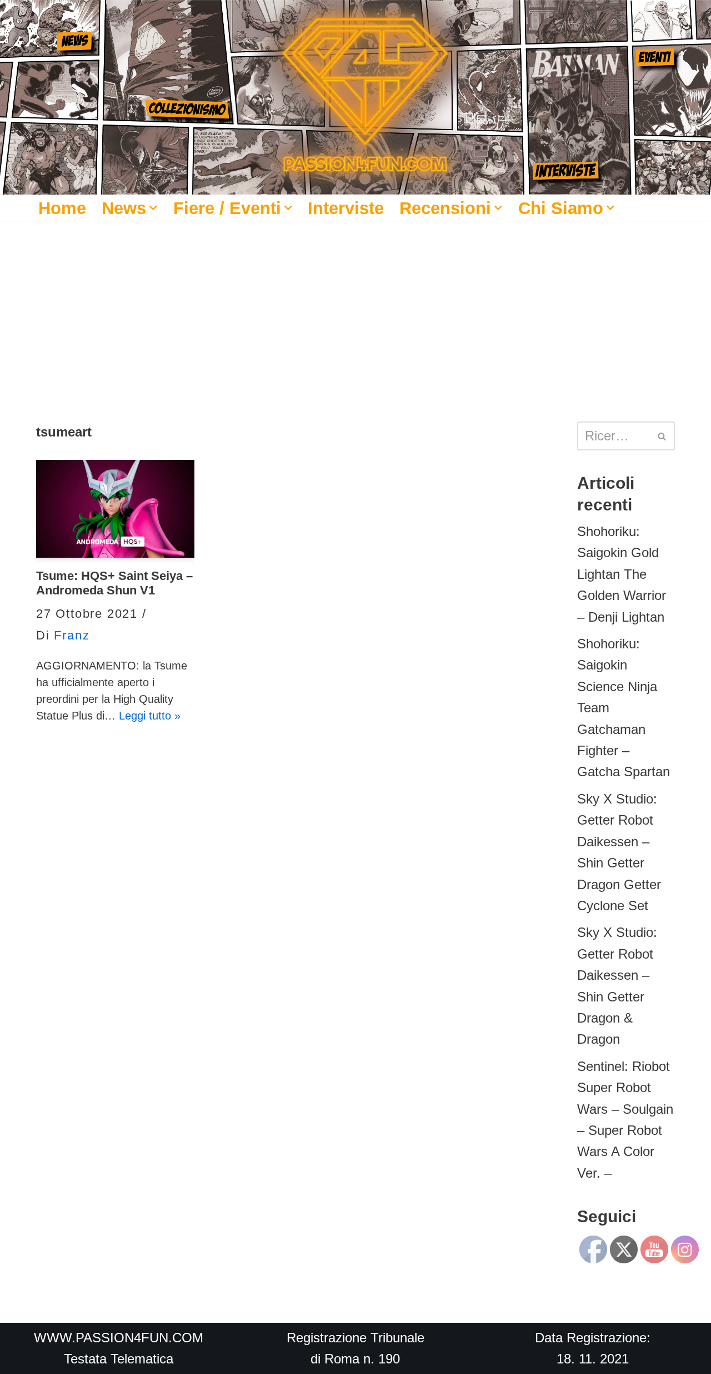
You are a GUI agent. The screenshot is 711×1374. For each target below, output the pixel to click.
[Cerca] (662, 435)
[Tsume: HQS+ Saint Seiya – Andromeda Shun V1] (115, 509)
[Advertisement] (355, 305)
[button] (153, 208)
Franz (71, 635)
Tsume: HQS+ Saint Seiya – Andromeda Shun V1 (114, 583)
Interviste (346, 208)
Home (62, 208)
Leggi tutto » (150, 716)
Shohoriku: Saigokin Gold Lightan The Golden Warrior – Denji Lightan (621, 574)
